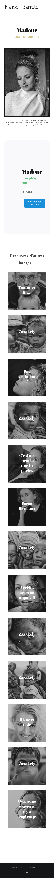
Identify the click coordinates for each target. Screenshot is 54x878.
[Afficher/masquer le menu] (47, 7)
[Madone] (27, 50)
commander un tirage (34, 203)
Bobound (38, 867)
